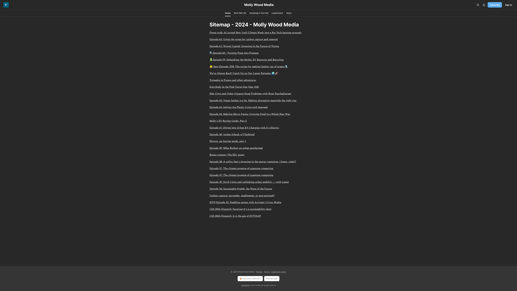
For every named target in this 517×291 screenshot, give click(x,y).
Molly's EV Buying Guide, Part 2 (228, 121)
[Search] (478, 5)
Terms (267, 272)
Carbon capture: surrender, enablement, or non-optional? (242, 196)
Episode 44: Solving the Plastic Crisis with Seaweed (238, 107)
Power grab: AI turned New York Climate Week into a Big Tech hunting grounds (255, 33)
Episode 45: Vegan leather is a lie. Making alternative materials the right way (252, 101)
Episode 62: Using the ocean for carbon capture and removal (243, 39)
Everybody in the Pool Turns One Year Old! (234, 87)
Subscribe (495, 5)
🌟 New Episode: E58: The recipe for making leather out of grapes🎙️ (248, 67)
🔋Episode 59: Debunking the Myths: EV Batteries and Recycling (246, 60)
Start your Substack (251, 278)
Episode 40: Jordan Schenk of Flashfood (232, 134)
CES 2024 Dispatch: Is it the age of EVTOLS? (235, 216)
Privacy (259, 272)
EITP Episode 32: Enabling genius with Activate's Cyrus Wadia (245, 202)
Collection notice (278, 272)
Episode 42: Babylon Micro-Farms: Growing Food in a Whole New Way (249, 114)
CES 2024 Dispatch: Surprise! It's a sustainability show (240, 209)
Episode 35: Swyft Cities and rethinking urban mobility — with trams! (249, 182)
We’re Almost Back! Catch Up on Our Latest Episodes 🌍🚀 (243, 73)
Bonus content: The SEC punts (226, 155)
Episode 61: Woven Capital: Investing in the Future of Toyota (244, 46)
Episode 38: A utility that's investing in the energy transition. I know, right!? (252, 162)
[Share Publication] (484, 5)
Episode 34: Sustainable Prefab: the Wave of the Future (240, 189)
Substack (245, 285)
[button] (227, 13)
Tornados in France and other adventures (232, 80)
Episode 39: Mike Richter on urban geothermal (236, 148)
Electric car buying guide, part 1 (227, 141)
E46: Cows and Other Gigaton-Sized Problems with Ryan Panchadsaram (250, 94)
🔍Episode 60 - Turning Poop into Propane (234, 53)
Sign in (508, 5)
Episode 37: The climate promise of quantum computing (241, 168)
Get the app (271, 278)
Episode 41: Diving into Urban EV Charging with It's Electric (244, 128)
